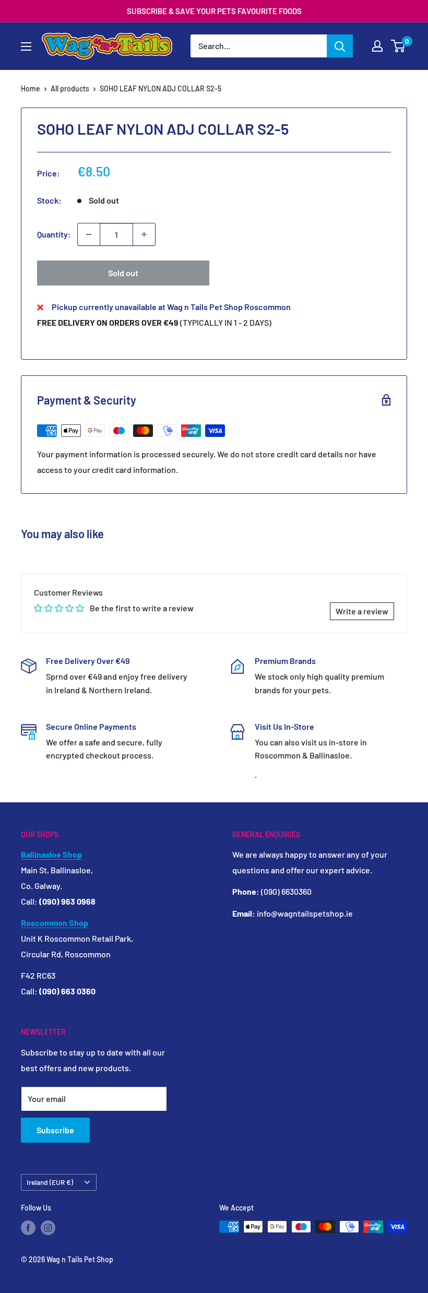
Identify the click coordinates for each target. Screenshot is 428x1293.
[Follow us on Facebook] (28, 1227)
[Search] (340, 45)
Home (30, 88)
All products (70, 88)
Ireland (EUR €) (50, 1182)
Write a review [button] (362, 611)
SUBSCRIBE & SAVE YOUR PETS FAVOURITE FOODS (214, 11)
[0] (398, 46)
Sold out (123, 273)
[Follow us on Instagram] (48, 1227)
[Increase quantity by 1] (144, 234)
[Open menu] (26, 46)
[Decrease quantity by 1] (89, 234)
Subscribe (55, 1130)
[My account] (377, 46)
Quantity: (54, 234)
